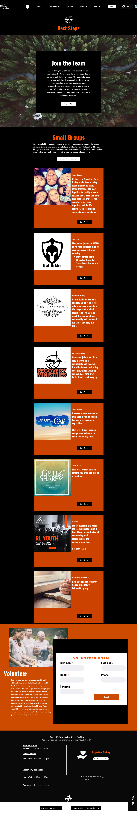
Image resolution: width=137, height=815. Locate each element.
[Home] (27, 7)
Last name (107, 663)
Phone (105, 675)
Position (65, 686)
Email (63, 675)
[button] (132, 800)
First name (66, 663)
